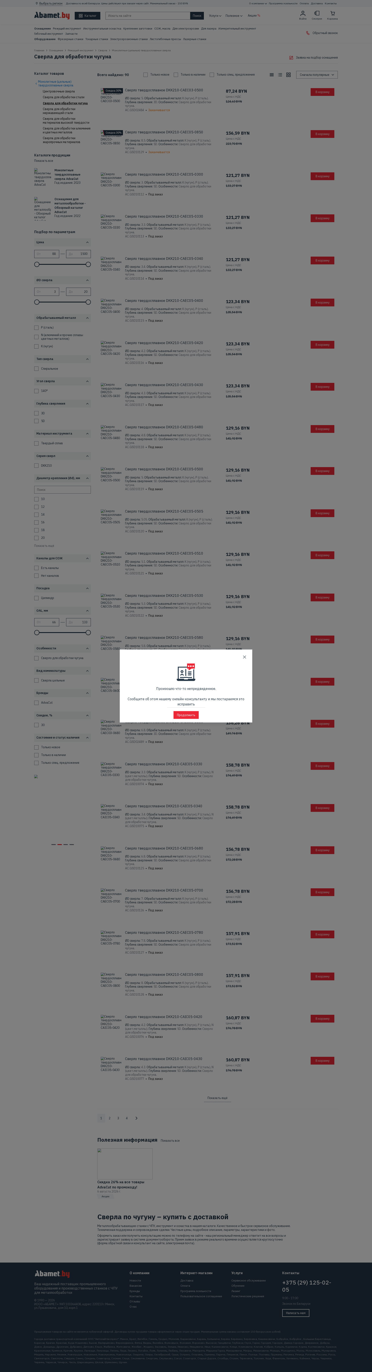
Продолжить (186, 715)
